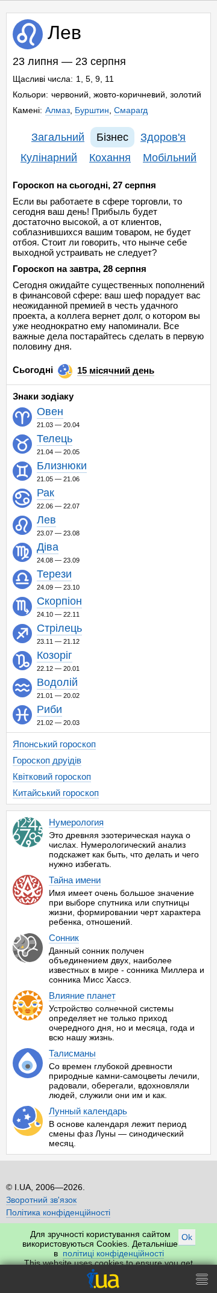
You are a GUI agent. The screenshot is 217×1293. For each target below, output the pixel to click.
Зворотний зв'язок (41, 1200)
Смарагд (131, 110)
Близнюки (62, 466)
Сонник (64, 938)
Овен (50, 412)
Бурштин (92, 110)
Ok (186, 1237)
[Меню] (202, 1279)
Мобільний (170, 158)
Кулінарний (48, 158)
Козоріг (54, 656)
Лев (46, 521)
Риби (49, 710)
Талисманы (72, 1053)
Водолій (57, 683)
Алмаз (57, 110)
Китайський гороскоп (56, 793)
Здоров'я (163, 137)
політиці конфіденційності (113, 1253)
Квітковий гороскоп (52, 776)
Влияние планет (82, 995)
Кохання (110, 158)
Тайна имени (75, 880)
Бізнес (112, 137)
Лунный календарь (88, 1111)
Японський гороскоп (54, 744)
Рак (45, 494)
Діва (47, 548)
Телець (54, 439)
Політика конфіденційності (58, 1212)
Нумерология (76, 822)
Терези (54, 575)
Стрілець (59, 629)
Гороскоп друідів (47, 760)
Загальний (57, 137)
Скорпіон (59, 602)
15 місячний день (115, 370)
